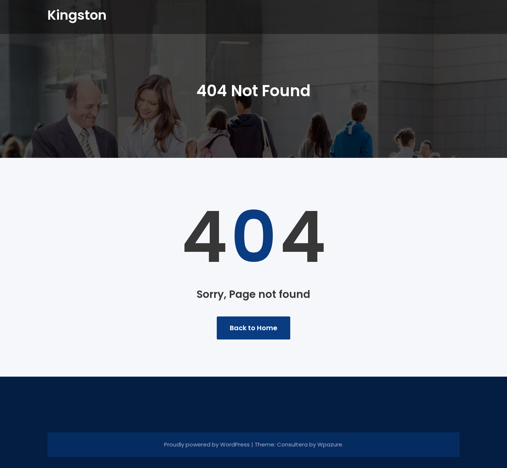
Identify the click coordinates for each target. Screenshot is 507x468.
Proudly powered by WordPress (207, 444)
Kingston (77, 15)
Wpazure (329, 444)
